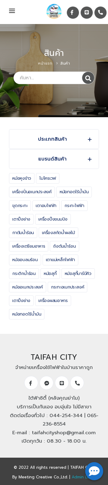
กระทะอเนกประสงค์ (67, 287)
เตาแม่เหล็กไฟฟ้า (60, 260)
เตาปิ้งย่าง (21, 219)
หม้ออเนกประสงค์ (27, 287)
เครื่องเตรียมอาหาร (28, 246)
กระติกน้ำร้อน (24, 273)
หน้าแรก (45, 63)
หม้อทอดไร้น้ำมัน (74, 192)
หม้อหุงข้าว (21, 178)
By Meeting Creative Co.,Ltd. (40, 477)
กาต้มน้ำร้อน (23, 233)
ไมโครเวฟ (47, 178)
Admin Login (84, 477)
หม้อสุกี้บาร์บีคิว (78, 273)
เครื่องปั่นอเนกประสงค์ (32, 192)
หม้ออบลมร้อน (25, 260)
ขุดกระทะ (20, 206)
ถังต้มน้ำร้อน (64, 246)
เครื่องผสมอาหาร (53, 300)
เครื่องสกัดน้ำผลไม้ (58, 233)
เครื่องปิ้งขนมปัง (53, 219)
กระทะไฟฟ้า (74, 206)
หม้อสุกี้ (50, 273)
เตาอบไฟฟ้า (46, 206)
